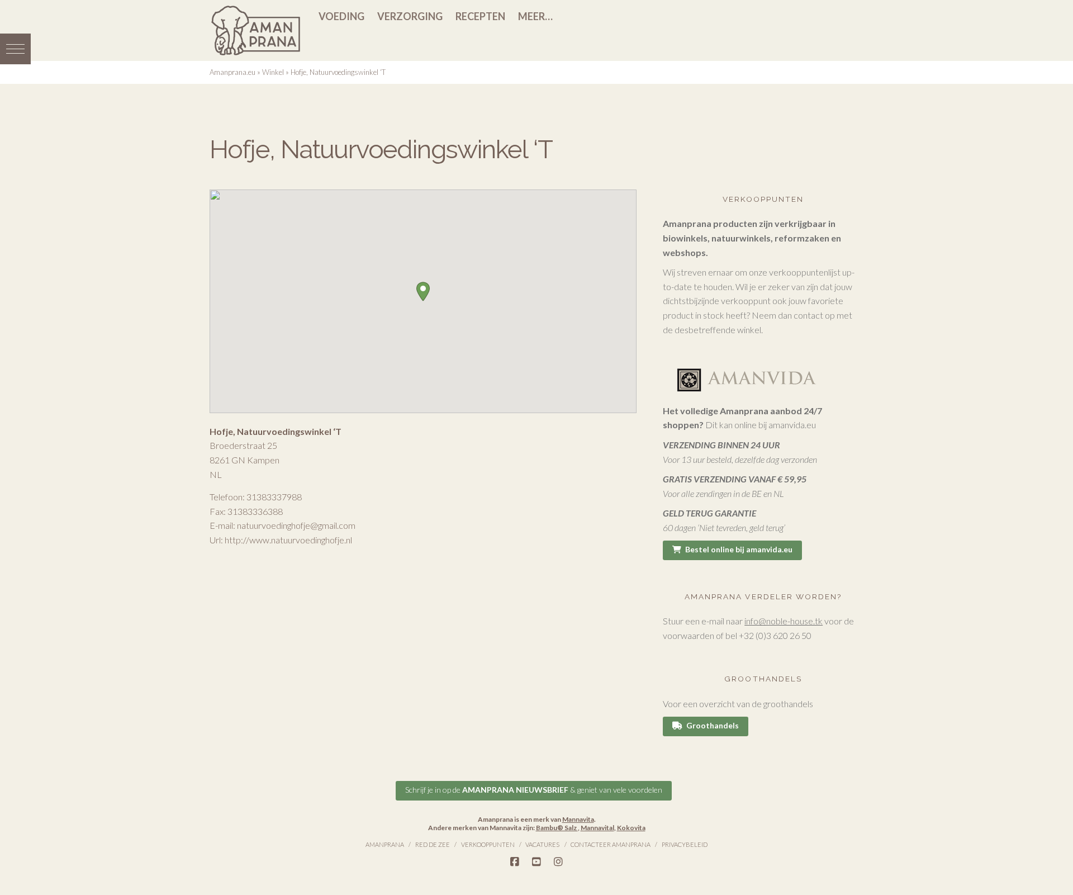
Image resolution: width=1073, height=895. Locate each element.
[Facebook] (514, 862)
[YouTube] (536, 862)
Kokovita (631, 827)
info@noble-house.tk (783, 620)
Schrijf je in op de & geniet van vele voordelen (533, 789)
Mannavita (578, 819)
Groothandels (712, 725)
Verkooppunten (488, 844)
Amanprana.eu (232, 72)
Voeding (341, 16)
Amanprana (384, 844)
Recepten (480, 16)
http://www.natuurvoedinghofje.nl (288, 539)
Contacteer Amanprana (611, 844)
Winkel (273, 72)
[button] (15, 49)
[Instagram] (558, 862)
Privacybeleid (685, 844)
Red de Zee (432, 844)
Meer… (535, 16)
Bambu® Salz (557, 827)
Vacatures (542, 844)
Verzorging (410, 16)
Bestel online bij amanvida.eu (738, 549)
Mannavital (597, 827)
